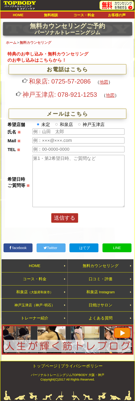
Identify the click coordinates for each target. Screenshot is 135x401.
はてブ (84, 248)
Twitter (52, 248)
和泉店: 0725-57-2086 (60, 81)
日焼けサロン (100, 305)
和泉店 (34, 292)
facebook (19, 248)
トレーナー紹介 (34, 318)
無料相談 (51, 15)
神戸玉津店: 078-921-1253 (59, 94)
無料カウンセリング (101, 266)
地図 (103, 81)
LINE (117, 248)
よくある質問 (100, 318)
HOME (18, 15)
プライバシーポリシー (82, 366)
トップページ (45, 366)
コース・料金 (84, 15)
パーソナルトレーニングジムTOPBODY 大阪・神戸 (67, 375)
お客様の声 (117, 15)
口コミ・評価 (100, 279)
